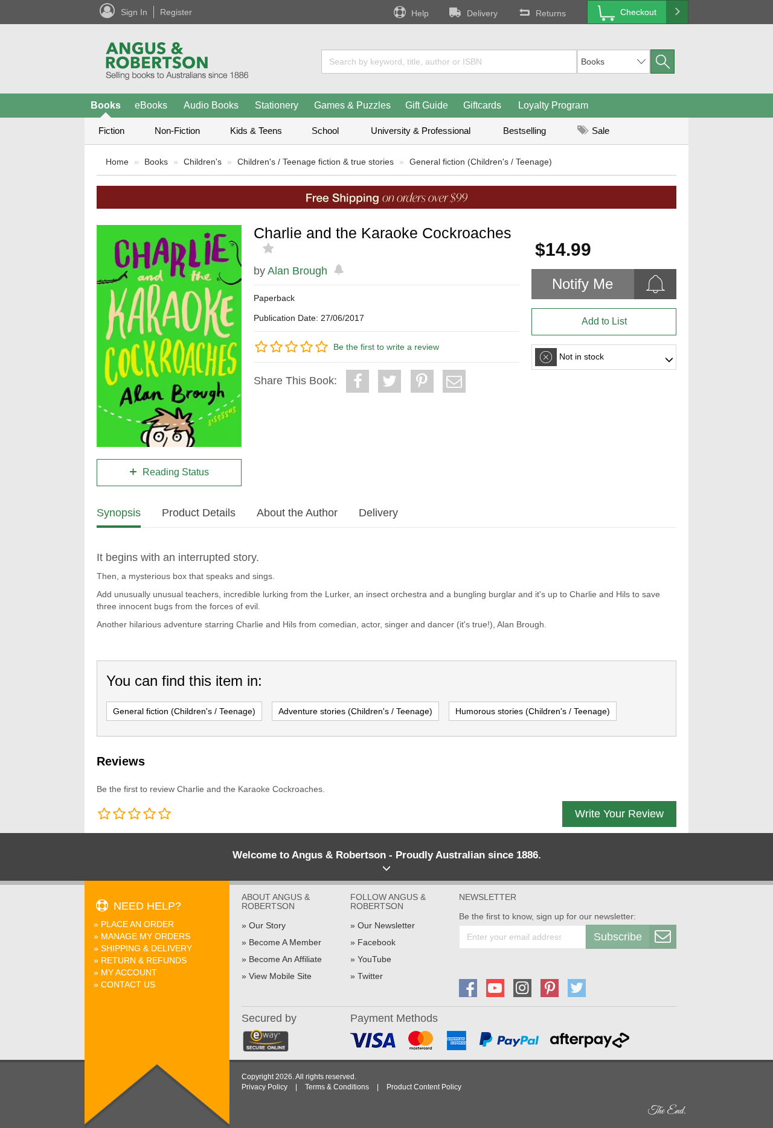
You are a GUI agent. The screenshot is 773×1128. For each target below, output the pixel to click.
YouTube (374, 959)
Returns (551, 13)
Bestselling (524, 130)
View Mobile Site (280, 976)
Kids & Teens (256, 130)
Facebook (377, 942)
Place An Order (137, 924)
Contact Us (128, 984)
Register (176, 12)
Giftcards (482, 105)
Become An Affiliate (285, 959)
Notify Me (582, 284)
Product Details (199, 513)
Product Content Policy (423, 1087)
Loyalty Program (553, 105)
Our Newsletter (386, 925)
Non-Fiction (177, 130)
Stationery (276, 105)
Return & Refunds (144, 960)
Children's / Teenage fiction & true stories (315, 161)
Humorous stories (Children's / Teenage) (532, 711)
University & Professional (420, 130)
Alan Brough (297, 271)
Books (106, 105)
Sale (599, 130)
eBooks (151, 105)
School (325, 130)
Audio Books (211, 105)
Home (117, 161)
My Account (129, 972)
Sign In (134, 12)
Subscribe (618, 937)
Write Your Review (619, 814)
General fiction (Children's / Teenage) (480, 161)
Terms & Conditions (337, 1087)
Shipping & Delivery (146, 948)
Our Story (267, 925)
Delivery (482, 13)
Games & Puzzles (352, 105)
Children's (203, 161)
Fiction (111, 130)
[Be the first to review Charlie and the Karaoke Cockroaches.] (270, 248)
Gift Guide (426, 105)
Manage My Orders (145, 936)
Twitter (370, 976)
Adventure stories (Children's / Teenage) (355, 711)
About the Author (297, 513)
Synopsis (119, 513)
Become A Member (285, 942)
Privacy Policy (264, 1087)
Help (420, 13)
